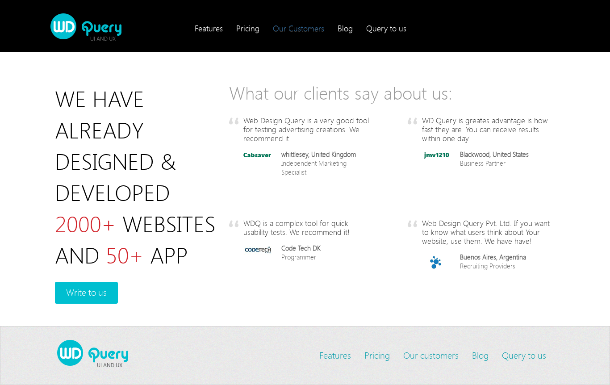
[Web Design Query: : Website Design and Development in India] (109, 27)
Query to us (386, 28)
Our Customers (298, 28)
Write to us (86, 292)
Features (209, 28)
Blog (345, 28)
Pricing (247, 28)
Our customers (431, 355)
